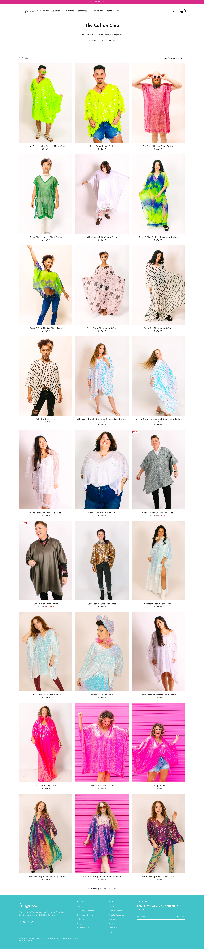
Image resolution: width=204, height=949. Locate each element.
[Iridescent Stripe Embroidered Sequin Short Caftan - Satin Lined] (102, 376)
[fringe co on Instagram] (28, 922)
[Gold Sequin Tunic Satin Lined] (102, 560)
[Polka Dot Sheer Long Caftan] (158, 285)
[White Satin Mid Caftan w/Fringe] (102, 194)
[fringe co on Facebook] (20, 922)
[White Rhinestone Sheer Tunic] (102, 469)
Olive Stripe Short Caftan (46, 604)
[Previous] (82, 2)
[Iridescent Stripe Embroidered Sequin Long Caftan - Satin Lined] (158, 376)
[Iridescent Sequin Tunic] (102, 651)
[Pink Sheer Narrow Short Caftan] (158, 103)
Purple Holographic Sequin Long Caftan (46, 876)
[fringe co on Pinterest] (24, 922)
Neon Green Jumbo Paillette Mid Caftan (46, 146)
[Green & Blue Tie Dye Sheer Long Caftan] (158, 194)
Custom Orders (115, 910)
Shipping (112, 919)
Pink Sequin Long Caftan (46, 785)
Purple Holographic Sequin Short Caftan (102, 876)
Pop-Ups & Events (85, 915)
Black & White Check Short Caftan (158, 513)
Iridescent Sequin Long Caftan (158, 604)
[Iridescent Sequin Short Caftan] (45, 651)
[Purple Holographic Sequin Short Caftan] (102, 833)
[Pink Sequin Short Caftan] (102, 742)
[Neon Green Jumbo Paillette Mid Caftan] (45, 103)
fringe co (35, 938)
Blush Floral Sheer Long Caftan (102, 328)
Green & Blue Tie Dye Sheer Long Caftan (158, 237)
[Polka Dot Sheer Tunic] (45, 376)
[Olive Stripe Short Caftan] (45, 560)
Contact (112, 906)
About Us (81, 906)
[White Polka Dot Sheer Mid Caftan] (45, 469)
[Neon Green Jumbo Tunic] (102, 103)
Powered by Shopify (26, 940)
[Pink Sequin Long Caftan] (45, 742)
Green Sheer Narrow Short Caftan (46, 237)
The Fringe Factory (85, 910)
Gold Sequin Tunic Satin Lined (102, 604)
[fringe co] (26, 11)
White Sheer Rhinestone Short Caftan (158, 694)
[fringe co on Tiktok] (32, 922)
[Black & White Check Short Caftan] (158, 469)
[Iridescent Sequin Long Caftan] (158, 560)
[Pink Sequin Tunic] (158, 742)
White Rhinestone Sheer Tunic (101, 513)
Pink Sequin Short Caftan (102, 785)
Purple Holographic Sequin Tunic (158, 876)
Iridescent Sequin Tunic (102, 694)
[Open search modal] (173, 10)
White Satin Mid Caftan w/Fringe (102, 237)
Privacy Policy (83, 927)
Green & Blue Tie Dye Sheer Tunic (46, 328)
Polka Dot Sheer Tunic (46, 419)
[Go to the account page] (178, 10)
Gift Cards (113, 927)
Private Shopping (116, 915)
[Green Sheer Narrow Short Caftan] (45, 194)
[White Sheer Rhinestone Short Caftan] (158, 651)
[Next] (122, 2)
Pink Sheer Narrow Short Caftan (158, 146)
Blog (79, 923)
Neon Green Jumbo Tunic (102, 146)
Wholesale (82, 919)
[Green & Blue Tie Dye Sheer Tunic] (45, 285)
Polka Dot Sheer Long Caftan (158, 328)
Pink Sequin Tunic (158, 785)
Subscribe (180, 917)
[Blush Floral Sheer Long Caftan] (102, 285)
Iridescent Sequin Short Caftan (46, 694)
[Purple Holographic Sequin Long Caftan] (45, 833)
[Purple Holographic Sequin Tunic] (158, 833)
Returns (112, 923)
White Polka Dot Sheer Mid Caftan (46, 513)
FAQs (111, 932)
